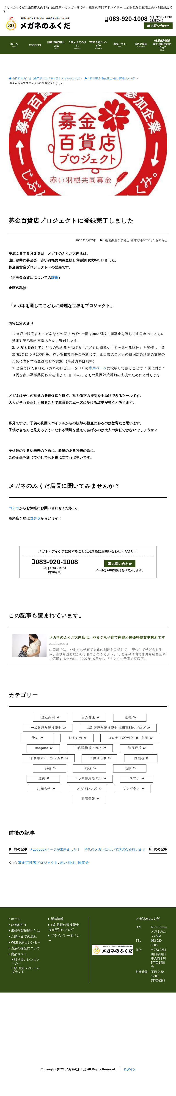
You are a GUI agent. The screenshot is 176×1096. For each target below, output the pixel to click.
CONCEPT (35, 45)
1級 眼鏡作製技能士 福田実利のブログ (128, 240)
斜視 (48, 768)
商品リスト (119, 45)
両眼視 (139, 758)
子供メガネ (98, 758)
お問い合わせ (160, 25)
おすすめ (75, 738)
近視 (128, 717)
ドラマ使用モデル (88, 778)
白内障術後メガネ (88, 748)
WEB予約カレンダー (98, 45)
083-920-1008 (128, 19)
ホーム (14, 45)
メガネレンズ (87, 788)
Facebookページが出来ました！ (55, 849)
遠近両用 (48, 717)
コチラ (14, 508)
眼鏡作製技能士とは (56, 45)
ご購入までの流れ (77, 45)
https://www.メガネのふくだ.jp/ (159, 931)
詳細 (54, 277)
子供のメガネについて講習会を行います (115, 849)
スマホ (135, 778)
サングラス (131, 788)
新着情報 (88, 798)
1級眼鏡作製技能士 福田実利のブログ (162, 45)
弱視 (88, 768)
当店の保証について (25, 948)
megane (41, 748)
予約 (35, 738)
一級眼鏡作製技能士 (46, 727)
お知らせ (161, 240)
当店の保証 (141, 45)
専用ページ (98, 368)
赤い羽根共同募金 (74, 863)
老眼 (128, 768)
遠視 (41, 778)
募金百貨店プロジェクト (38, 863)
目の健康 (88, 717)
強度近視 (134, 748)
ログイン (130, 1069)
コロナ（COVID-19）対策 (128, 738)
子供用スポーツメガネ (47, 758)
